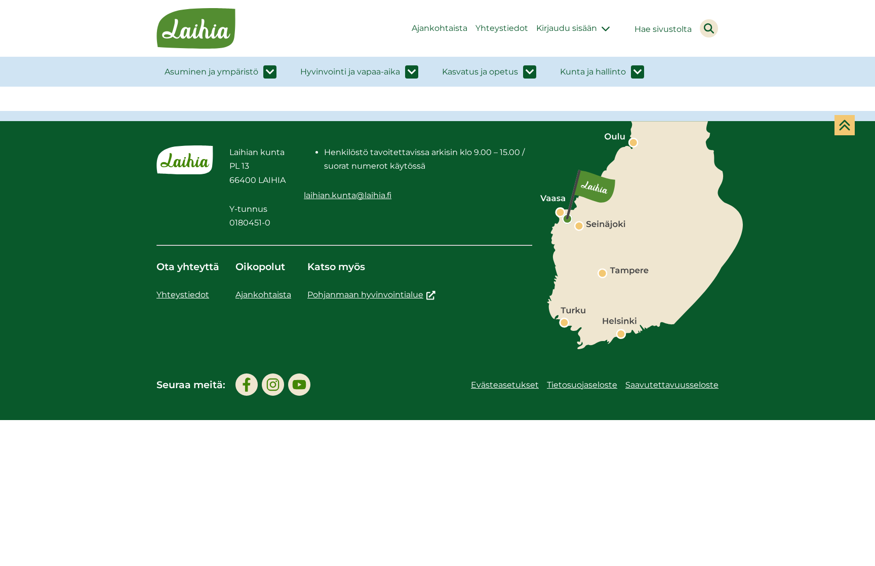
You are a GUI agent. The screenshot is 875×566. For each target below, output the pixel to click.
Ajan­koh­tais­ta (439, 28)
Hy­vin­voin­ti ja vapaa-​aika (350, 72)
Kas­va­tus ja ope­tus (480, 72)
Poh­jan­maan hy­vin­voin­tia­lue (371, 294)
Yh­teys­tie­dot (501, 28)
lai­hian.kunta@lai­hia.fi (347, 195)
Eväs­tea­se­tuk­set (505, 385)
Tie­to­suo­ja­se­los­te (582, 385)
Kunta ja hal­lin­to (593, 72)
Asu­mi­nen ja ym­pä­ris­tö (211, 72)
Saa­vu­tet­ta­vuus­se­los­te (672, 385)
